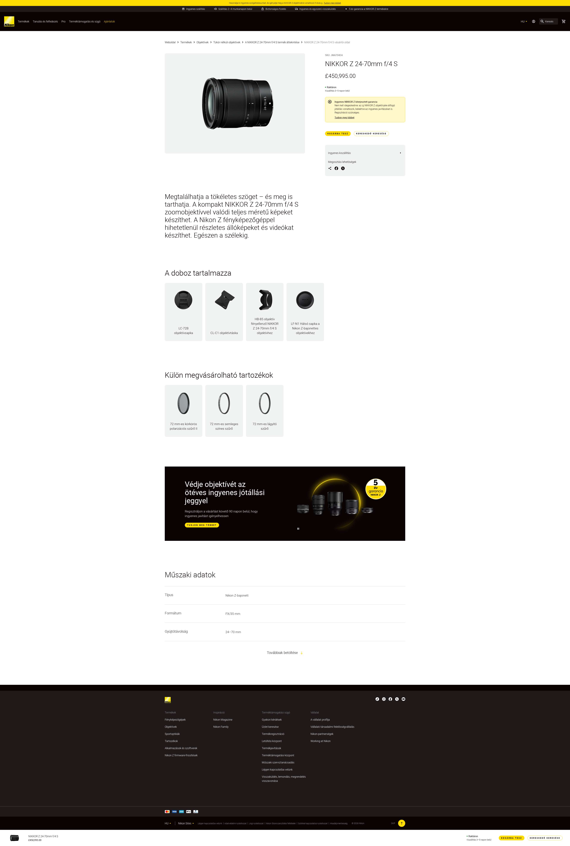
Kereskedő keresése (371, 133)
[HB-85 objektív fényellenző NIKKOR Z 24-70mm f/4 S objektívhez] (264, 301)
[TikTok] (377, 698)
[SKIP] (401, 823)
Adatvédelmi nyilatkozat (235, 823)
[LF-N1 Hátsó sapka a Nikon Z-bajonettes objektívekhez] (305, 301)
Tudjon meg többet (344, 117)
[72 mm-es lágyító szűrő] (264, 405)
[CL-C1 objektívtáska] (224, 301)
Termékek (23, 21)
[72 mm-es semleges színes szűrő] (224, 405)
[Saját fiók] (533, 21)
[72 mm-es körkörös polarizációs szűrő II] (183, 405)
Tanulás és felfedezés (45, 21)
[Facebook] (390, 698)
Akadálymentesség (338, 823)
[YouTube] (403, 698)
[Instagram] (384, 698)
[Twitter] (397, 698)
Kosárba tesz (337, 133)
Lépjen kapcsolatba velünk (210, 823)
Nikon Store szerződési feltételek (281, 823)
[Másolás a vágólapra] (330, 168)
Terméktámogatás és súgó (84, 21)
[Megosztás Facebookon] (336, 168)
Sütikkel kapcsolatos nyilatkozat (313, 823)
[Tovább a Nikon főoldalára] (9, 21)
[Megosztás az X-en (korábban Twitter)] (343, 168)
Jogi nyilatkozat (256, 823)
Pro (63, 21)
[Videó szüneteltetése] (298, 528)
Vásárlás (183, 340)
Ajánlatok (109, 21)
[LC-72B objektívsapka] (183, 301)
